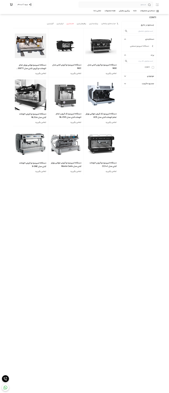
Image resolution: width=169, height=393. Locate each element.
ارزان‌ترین (60, 23)
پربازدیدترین (93, 23)
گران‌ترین (50, 23)
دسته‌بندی (149, 39)
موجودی (150, 76)
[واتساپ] (5, 387)
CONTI (147, 67)
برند (152, 55)
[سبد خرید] (11, 4)
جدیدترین (70, 23)
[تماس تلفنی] (5, 378)
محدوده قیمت (148, 83)
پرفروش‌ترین (81, 23)
